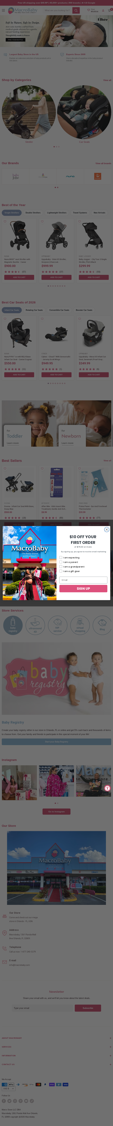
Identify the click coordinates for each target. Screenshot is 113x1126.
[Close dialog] (106, 529)
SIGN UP (83, 588)
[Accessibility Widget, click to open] (107, 788)
